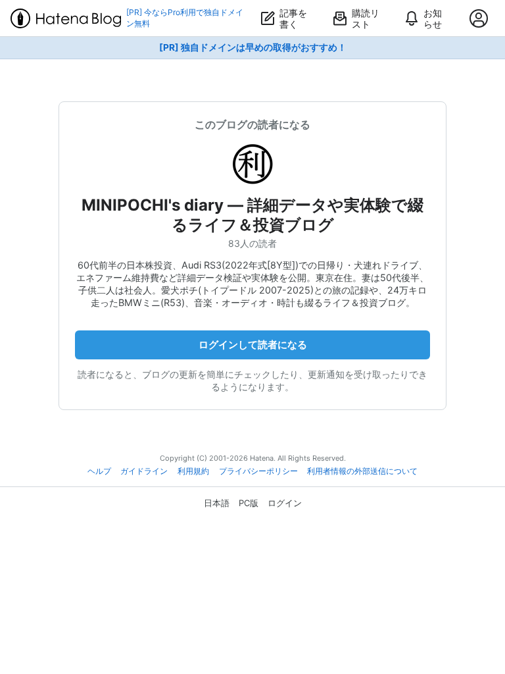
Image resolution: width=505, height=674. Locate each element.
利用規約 (193, 471)
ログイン (285, 503)
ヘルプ (99, 471)
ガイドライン (144, 471)
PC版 (248, 503)
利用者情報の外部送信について (362, 471)
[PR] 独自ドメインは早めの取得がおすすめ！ (253, 47)
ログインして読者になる (253, 344)
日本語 (216, 503)
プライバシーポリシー (258, 471)
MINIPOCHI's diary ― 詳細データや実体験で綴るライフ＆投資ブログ (252, 214)
